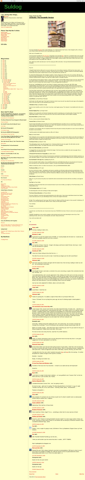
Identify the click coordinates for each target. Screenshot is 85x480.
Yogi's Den (3, 210)
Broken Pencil (4, 39)
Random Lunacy (4, 214)
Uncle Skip (3, 126)
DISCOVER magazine (6, 33)
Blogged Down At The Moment (7, 207)
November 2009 (6, 81)
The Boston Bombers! (5, 233)
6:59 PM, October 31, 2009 (38, 424)
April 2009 (5, 99)
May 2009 (5, 98)
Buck (33, 372)
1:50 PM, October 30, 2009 (38, 319)
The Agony (5, 92)
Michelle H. (35, 234)
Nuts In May (3, 183)
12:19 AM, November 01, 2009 (38, 432)
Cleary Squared (4, 217)
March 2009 (5, 100)
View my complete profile (6, 27)
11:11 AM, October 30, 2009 (38, 232)
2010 (3, 77)
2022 (3, 61)
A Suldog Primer (4, 239)
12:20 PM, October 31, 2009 (38, 407)
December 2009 (6, 79)
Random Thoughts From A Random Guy (9, 203)
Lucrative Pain (4, 192)
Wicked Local (4, 37)
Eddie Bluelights (4, 188)
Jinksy (34, 227)
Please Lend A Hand (7, 84)
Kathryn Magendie (37, 381)
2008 (3, 104)
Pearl (2, 147)
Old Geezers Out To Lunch (6, 193)
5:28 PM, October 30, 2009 (38, 379)
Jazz (33, 242)
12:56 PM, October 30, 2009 (38, 285)
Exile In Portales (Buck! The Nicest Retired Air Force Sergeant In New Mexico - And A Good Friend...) (12, 225)
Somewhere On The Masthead (7, 117)
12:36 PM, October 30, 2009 (38, 258)
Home (57, 473)
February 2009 (6, 102)
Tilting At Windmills (5, 208)
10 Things (5, 91)
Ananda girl (35, 250)
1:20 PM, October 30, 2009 (38, 292)
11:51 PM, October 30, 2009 (38, 400)
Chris (33, 394)
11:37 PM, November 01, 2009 (38, 455)
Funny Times (4, 38)
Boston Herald (4, 32)
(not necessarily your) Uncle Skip (41, 306)
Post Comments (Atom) (40, 476)
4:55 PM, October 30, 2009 (38, 370)
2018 (3, 66)
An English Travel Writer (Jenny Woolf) (9, 187)
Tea (33, 426)
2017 (3, 68)
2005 (3, 108)
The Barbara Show (5, 215)
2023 (3, 60)
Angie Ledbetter (36, 402)
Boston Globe (4, 34)
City (4, 90)
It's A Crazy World (4, 209)
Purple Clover (4, 35)
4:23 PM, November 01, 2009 (38, 445)
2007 (3, 105)
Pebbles (2, 184)
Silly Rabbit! (3, 213)
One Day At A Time (5, 198)
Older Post (81, 473)
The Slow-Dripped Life (5, 204)
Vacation (5, 86)
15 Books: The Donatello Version (41, 17)
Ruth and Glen (36, 448)
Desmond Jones (36, 344)
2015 (3, 70)
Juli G (2, 195)
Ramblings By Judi (5, 202)
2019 (3, 65)
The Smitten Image (5, 130)
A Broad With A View (5, 186)
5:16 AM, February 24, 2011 (38, 469)
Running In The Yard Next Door (7, 160)
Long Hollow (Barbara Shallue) (7, 151)
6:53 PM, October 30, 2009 (38, 392)
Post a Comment (32, 471)
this (44, 55)
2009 (3, 78)
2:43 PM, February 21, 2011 (38, 462)
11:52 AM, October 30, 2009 (38, 248)
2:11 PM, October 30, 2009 (38, 342)
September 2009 (6, 93)
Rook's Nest (3, 171)
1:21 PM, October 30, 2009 (38, 304)
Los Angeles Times (5, 36)
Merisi (2, 167)
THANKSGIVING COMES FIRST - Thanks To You (13, 89)
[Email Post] (30, 221)
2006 (3, 107)
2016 (3, 69)
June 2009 (5, 97)
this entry (40, 49)
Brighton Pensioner (37, 409)
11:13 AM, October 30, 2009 (38, 240)
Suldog (13, 7)
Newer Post (31, 473)
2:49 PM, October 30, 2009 (38, 361)
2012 (3, 74)
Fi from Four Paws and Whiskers (40, 363)
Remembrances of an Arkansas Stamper (9, 212)
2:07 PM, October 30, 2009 (38, 334)
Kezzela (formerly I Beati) (6, 194)
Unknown (34, 260)
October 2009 (6, 82)
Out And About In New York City (7, 134)
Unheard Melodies (5, 175)
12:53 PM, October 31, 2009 (38, 414)
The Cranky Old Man (5, 155)
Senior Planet (4, 40)
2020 (3, 64)
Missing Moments (4, 199)
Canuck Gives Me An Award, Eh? (9, 85)
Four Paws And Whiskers (6, 179)
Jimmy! (2, 216)
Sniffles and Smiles (37, 416)
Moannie (3, 222)
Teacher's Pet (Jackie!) (6, 139)
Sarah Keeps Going (5, 196)
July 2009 (5, 96)
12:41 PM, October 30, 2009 (38, 266)
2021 (3, 63)
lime (33, 336)
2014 (3, 72)
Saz (33, 434)
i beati (33, 287)
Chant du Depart (4, 122)
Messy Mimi (3, 143)
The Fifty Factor (4, 197)
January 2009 (6, 103)
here (62, 352)
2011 (3, 76)
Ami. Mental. (3, 205)
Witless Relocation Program (7, 211)
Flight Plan (3, 201)
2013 (3, 73)
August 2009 (6, 94)
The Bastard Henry (5, 200)
